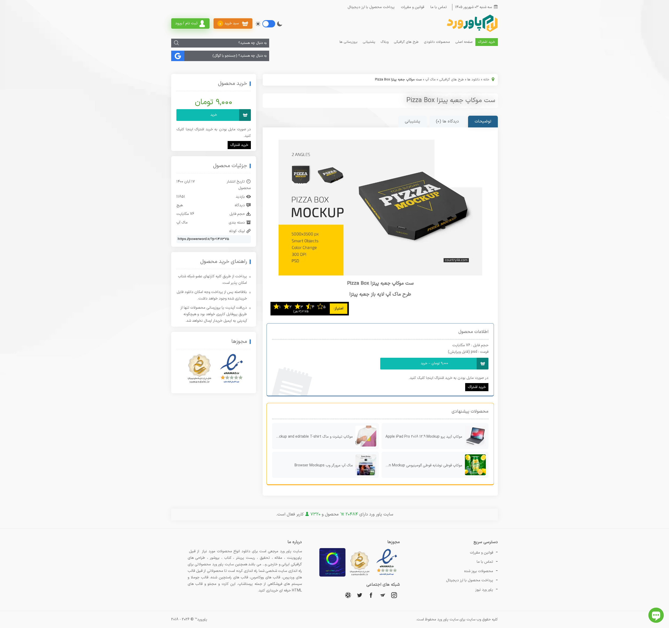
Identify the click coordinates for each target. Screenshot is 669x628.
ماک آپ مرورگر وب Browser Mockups (324, 465)
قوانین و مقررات (412, 7)
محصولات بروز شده (478, 571)
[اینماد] (231, 368)
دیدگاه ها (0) (447, 121)
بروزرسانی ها (348, 42)
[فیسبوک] (371, 595)
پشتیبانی (369, 42)
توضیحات (483, 121)
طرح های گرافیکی (406, 42)
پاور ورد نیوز (484, 589)
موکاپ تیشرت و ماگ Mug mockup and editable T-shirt (312, 436)
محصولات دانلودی (437, 42)
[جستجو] (176, 43)
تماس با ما (438, 7)
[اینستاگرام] (394, 595)
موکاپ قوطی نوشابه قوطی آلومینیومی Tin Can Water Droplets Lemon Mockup (422, 465)
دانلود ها (473, 79)
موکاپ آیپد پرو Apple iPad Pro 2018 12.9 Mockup (423, 436)
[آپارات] (348, 595)
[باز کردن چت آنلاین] (656, 615)
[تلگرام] (382, 595)
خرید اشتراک (486, 42)
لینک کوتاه (237, 231)
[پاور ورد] (472, 31)
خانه (486, 79)
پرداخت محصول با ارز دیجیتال (371, 7)
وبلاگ (384, 42)
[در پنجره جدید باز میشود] (387, 575)
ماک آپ (430, 79)
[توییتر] (359, 595)
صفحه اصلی (464, 42)
